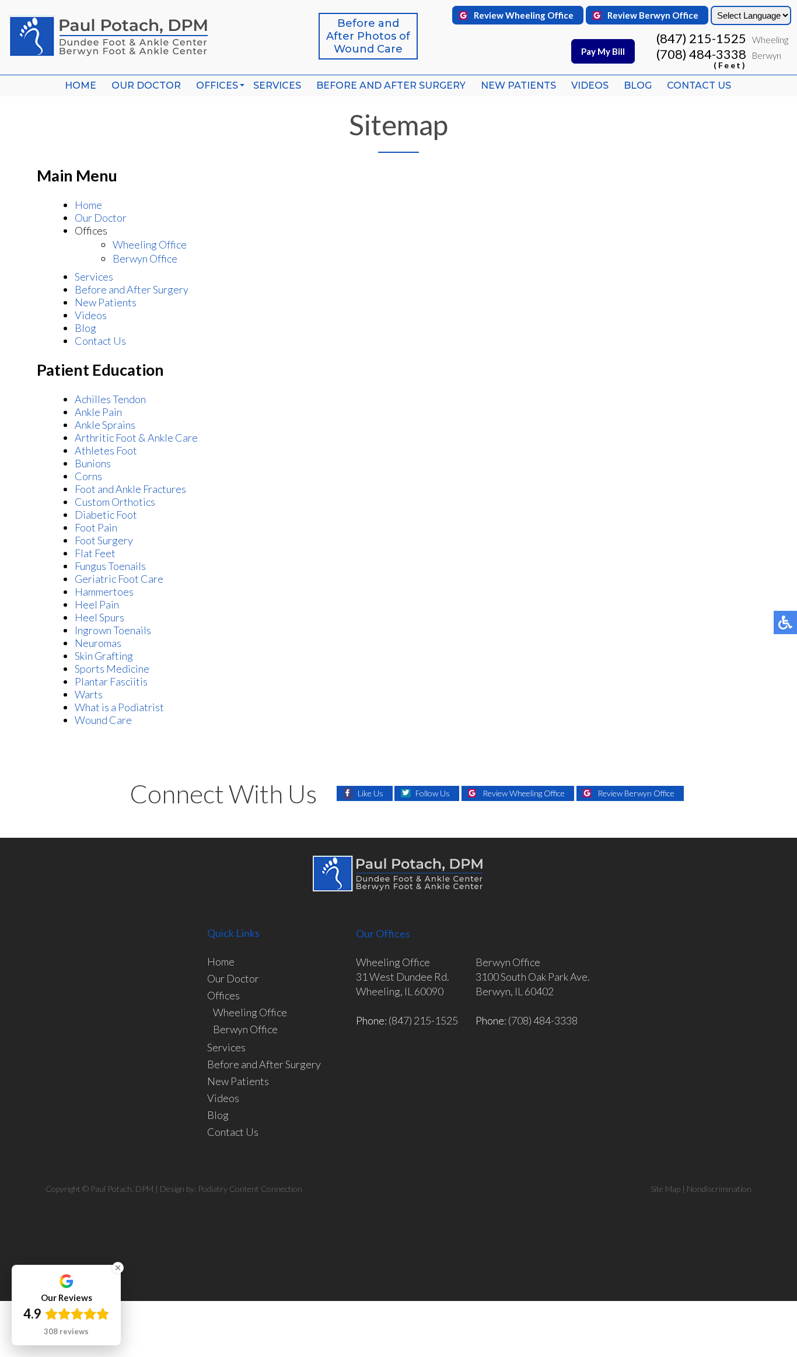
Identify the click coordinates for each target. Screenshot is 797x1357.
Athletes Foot (106, 450)
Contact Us (699, 85)
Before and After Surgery (391, 85)
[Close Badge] (118, 1268)
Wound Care (103, 720)
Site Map (665, 1189)
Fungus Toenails (110, 565)
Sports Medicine (112, 668)
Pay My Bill (603, 51)
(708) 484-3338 (701, 57)
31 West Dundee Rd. (402, 976)
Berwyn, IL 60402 (515, 991)
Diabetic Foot (106, 514)
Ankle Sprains (105, 424)
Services (277, 85)
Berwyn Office (145, 258)
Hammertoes (104, 591)
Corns (88, 476)
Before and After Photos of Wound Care (368, 36)
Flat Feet (95, 553)
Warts (89, 694)
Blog (638, 85)
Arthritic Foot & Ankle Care (136, 437)
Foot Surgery (104, 540)
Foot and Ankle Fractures (130, 488)
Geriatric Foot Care (119, 578)
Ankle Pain (98, 411)
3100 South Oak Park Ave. (533, 976)
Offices (217, 85)
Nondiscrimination (719, 1189)
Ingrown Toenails (113, 630)
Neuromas (98, 642)
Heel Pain (97, 604)
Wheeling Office (150, 244)
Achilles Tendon (110, 399)
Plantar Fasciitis (111, 681)
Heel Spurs (99, 617)
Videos (590, 85)
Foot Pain (96, 527)
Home (80, 85)
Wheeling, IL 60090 (399, 991)
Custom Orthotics (115, 501)
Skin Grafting (104, 655)
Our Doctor (146, 85)
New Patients (518, 85)
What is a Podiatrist (119, 707)
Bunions (93, 463)
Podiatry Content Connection (250, 1189)
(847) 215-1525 (701, 38)
